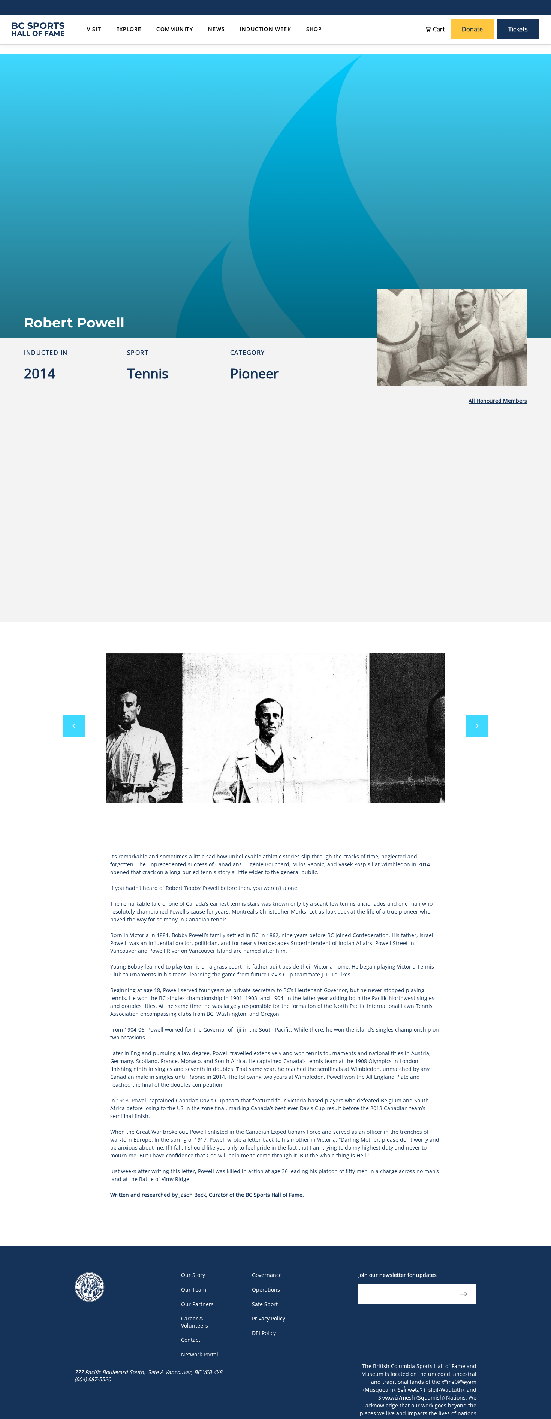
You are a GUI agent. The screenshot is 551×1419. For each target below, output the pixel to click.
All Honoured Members (498, 400)
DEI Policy (264, 1333)
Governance (267, 1274)
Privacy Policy (268, 1318)
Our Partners (197, 1304)
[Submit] (461, 1294)
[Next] (477, 726)
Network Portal (199, 1354)
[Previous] (74, 726)
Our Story (193, 1274)
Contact (190, 1339)
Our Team (193, 1289)
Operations (266, 1289)
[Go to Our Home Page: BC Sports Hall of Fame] (38, 29)
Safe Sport (265, 1304)
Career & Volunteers (194, 1322)
